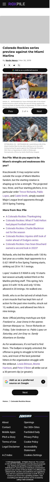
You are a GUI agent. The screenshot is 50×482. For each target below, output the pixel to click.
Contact (6, 427)
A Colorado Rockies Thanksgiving (23, 216)
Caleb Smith (21, 195)
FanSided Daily (32, 432)
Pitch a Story (8, 437)
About (5, 422)
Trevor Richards (27, 191)
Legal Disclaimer (11, 446)
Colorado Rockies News (20, 401)
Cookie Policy (31, 441)
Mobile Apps (8, 432)
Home (5, 401)
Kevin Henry (12, 60)
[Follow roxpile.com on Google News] (43, 382)
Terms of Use (9, 441)
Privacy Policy (31, 437)
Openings (29, 422)
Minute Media (16, 462)
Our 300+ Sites (31, 427)
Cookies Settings (33, 455)
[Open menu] (4, 4)
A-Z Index (7, 455)
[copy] (19, 65)
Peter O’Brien (24, 367)
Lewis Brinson (24, 363)
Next (39, 111)
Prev (10, 111)
